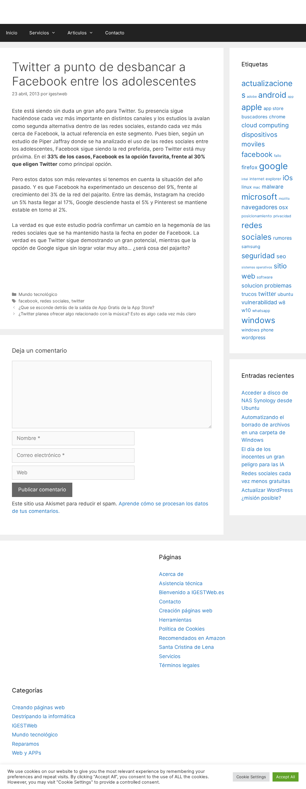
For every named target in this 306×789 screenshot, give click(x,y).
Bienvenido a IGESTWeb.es (191, 592)
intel (244, 179)
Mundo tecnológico (38, 294)
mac (256, 187)
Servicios (39, 33)
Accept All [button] (285, 776)
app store (274, 108)
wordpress (253, 337)
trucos (249, 294)
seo (281, 256)
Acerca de (171, 574)
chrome (277, 117)
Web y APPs (26, 753)
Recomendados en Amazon (192, 638)
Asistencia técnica (181, 583)
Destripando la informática (43, 716)
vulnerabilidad (259, 302)
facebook (28, 300)
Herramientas (175, 620)
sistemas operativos (256, 267)
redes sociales (54, 300)
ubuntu (285, 294)
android (272, 95)
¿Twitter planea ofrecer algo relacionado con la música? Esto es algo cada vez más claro (107, 313)
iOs (288, 178)
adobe (252, 96)
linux (246, 187)
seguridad (258, 255)
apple (251, 107)
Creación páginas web (185, 611)
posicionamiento (256, 216)
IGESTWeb (24, 726)
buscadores (254, 117)
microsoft (259, 197)
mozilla (284, 199)
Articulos (77, 33)
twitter (77, 300)
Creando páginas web (38, 707)
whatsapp (261, 310)
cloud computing (265, 125)
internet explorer (265, 178)
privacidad (282, 216)
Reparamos (25, 744)
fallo (277, 156)
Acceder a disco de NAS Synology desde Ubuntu (266, 400)
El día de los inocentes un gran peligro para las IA (262, 456)
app (291, 97)
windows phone (257, 329)
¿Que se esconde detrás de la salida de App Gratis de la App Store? (86, 307)
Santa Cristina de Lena (186, 647)
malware (273, 187)
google (273, 166)
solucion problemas (266, 285)
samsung (250, 246)
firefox (249, 167)
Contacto (114, 33)
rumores (282, 238)
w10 (246, 310)
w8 (282, 302)
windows (258, 320)
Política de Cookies (182, 629)
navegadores (259, 207)
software (265, 277)
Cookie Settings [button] (251, 776)
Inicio (11, 33)
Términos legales (179, 665)
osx (283, 207)
